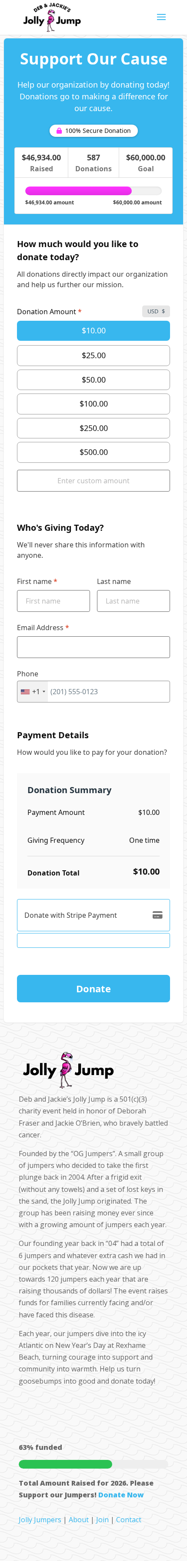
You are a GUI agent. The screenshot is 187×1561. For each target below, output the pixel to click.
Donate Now (121, 1495)
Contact (128, 1519)
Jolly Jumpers (40, 1519)
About (79, 1519)
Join (102, 1519)
